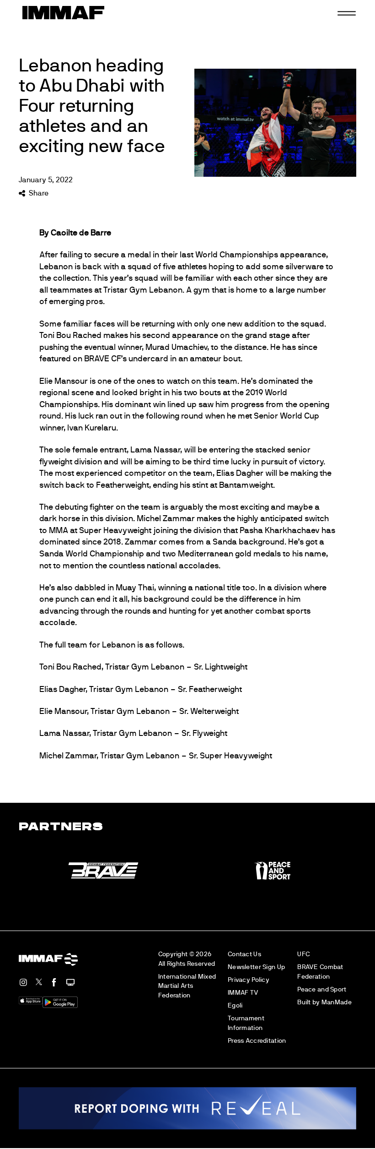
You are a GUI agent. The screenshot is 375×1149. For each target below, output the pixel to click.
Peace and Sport (321, 989)
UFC (303, 954)
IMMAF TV (243, 992)
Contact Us (244, 954)
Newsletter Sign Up (256, 967)
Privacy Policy (248, 979)
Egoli (235, 1005)
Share (38, 193)
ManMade (336, 1002)
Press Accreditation (257, 1040)
